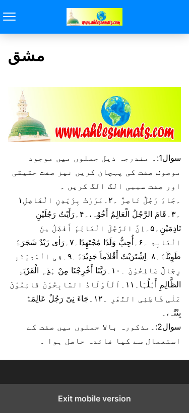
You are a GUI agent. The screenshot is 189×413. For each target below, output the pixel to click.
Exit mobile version (94, 398)
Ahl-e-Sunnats (94, 17)
